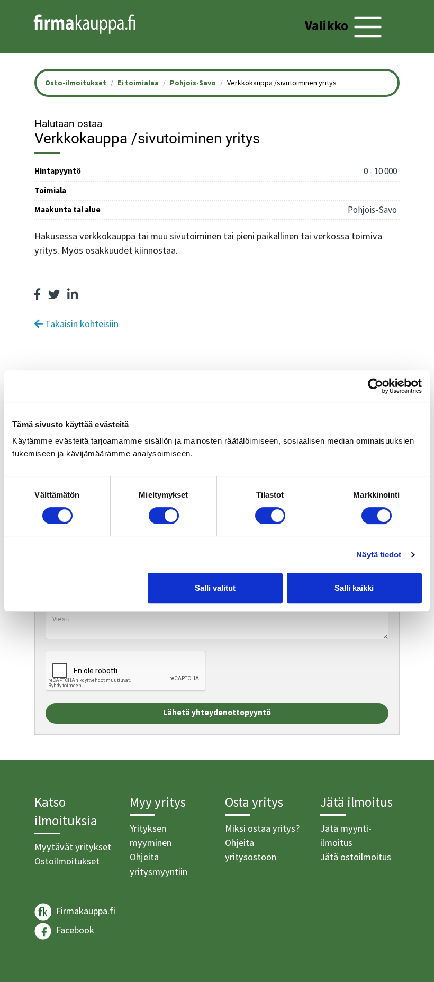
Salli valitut (215, 587)
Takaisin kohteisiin (81, 324)
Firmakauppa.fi (84, 911)
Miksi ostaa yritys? (262, 828)
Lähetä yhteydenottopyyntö (217, 712)
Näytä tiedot (378, 554)
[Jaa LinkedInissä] (72, 294)
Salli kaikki (354, 587)
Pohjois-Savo (193, 82)
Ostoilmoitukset (67, 861)
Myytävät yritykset (72, 847)
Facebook (74, 930)
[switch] (164, 515)
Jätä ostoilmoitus (355, 857)
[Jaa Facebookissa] (37, 294)
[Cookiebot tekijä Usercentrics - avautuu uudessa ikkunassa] (375, 386)
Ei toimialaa (138, 82)
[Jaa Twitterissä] (54, 294)
